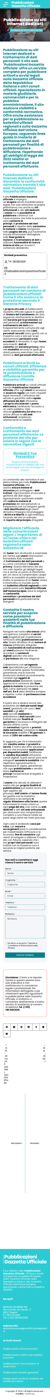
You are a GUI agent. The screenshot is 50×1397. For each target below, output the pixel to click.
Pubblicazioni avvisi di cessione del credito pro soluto (23, 1380)
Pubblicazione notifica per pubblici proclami (23, 1356)
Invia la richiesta (25, 955)
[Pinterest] (21, 1027)
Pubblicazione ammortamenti (20, 1348)
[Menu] (5, 4)
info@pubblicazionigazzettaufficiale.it (25, 272)
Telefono (9, 902)
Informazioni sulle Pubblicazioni (26, 30)
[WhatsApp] (43, 1027)
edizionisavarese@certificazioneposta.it (25, 1330)
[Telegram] (36, 1027)
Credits (20, 1393)
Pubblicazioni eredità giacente (20, 1372)
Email (7, 891)
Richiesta (9, 914)
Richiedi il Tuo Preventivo (25, 455)
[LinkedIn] (28, 1027)
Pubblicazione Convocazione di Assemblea (21, 1365)
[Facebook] (7, 1027)
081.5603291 (19, 261)
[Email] (7, 1034)
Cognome (10, 880)
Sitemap (30, 1393)
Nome (8, 868)
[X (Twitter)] (14, 1027)
